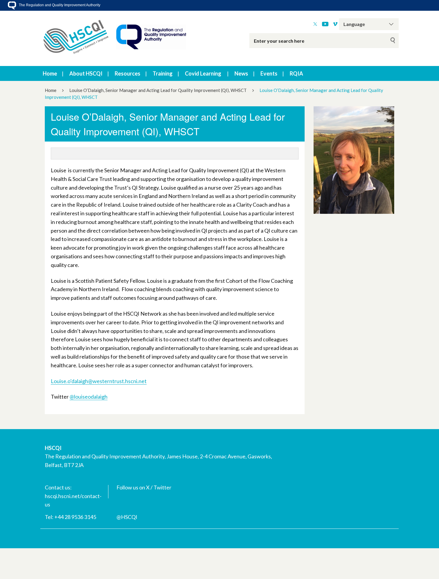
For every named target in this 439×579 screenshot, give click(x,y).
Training (163, 73)
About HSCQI (85, 73)
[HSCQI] (115, 38)
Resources (127, 73)
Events (268, 73)
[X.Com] (315, 24)
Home (50, 73)
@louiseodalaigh (89, 396)
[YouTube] (325, 24)
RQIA (296, 73)
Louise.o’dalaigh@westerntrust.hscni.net (99, 381)
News (241, 73)
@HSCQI (126, 517)
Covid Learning (203, 73)
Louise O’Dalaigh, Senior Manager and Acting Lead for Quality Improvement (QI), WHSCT (158, 90)
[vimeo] (335, 24)
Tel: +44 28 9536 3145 (70, 517)
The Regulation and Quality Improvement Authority (59, 5)
